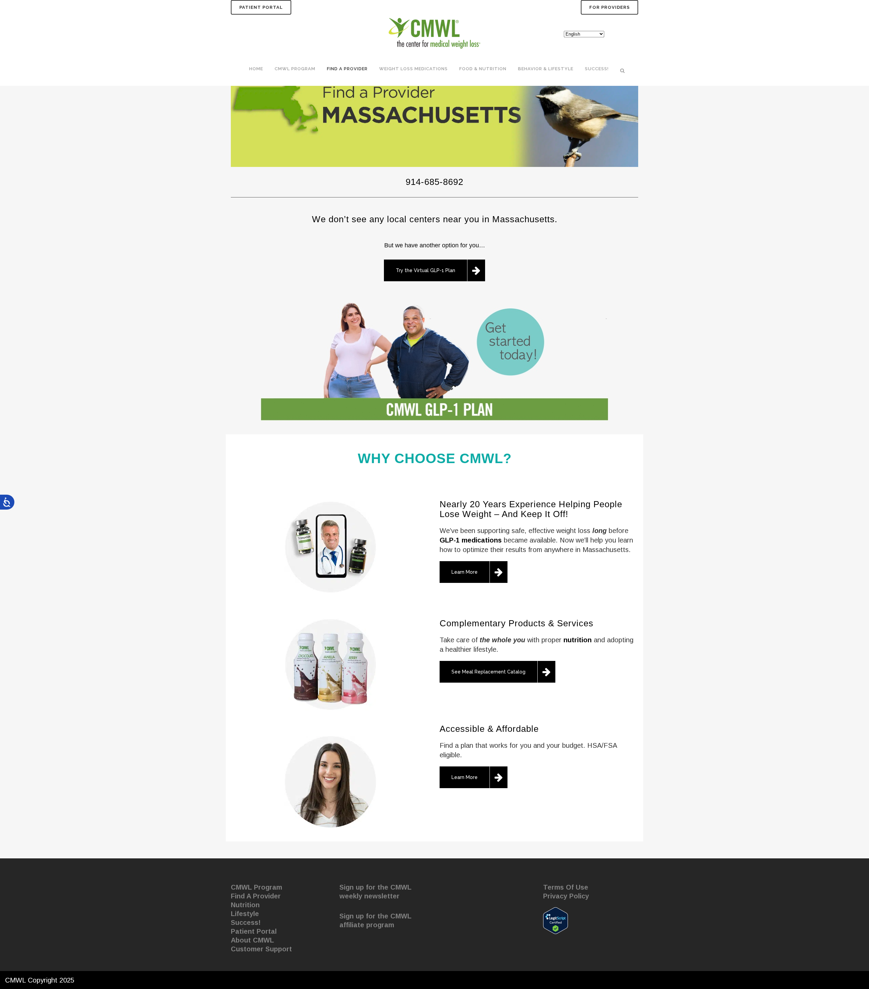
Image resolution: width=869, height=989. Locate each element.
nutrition (577, 640)
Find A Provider (256, 896)
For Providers (609, 7)
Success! (246, 922)
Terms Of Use (565, 887)
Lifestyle (245, 913)
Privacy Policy (566, 896)
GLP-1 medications (471, 540)
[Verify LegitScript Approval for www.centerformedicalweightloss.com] (555, 920)
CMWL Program (256, 887)
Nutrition (245, 905)
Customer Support (261, 949)
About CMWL (252, 940)
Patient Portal (261, 7)
